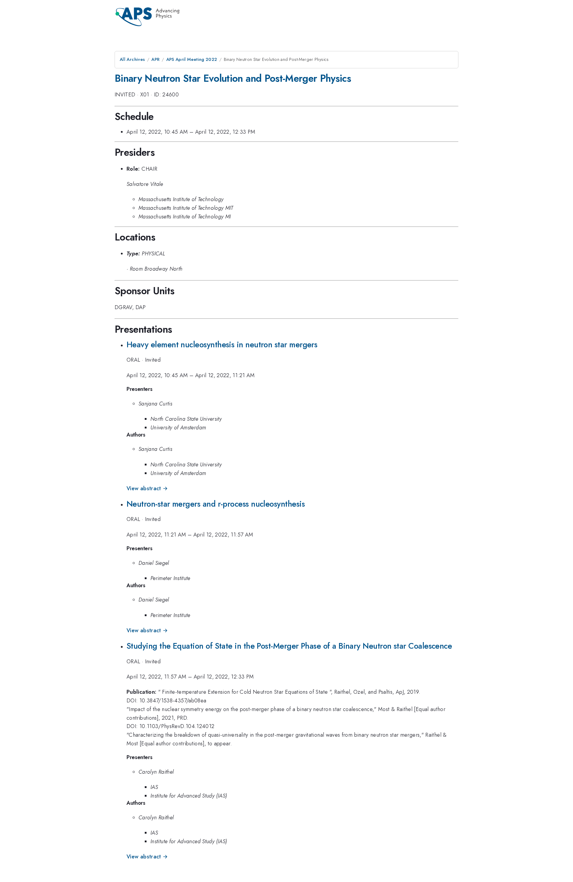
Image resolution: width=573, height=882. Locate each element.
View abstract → (147, 488)
